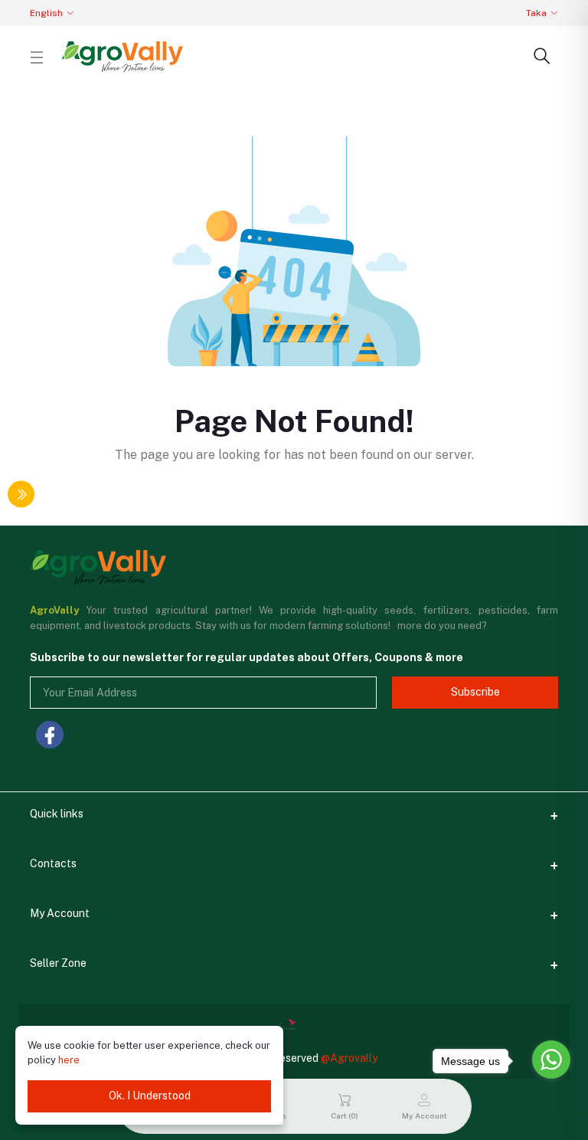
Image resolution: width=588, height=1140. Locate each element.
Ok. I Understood (150, 1095)
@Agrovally (349, 1058)
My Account (60, 913)
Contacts (53, 863)
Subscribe (475, 692)
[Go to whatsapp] (551, 1059)
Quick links (56, 814)
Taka (536, 13)
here (69, 1060)
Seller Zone (58, 963)
